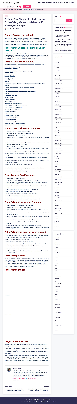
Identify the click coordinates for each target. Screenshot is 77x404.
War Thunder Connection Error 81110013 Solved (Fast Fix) (62, 36)
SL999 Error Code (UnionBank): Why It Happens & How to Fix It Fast (63, 45)
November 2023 (58, 145)
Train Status (57, 317)
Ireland (56, 263)
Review (56, 296)
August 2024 (58, 122)
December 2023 (58, 143)
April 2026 (57, 70)
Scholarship (57, 304)
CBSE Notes (57, 252)
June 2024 (57, 127)
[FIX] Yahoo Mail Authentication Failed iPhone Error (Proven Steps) (63, 49)
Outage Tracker (58, 283)
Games (56, 257)
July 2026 (57, 62)
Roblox (56, 299)
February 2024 (58, 138)
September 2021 (58, 213)
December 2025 (58, 80)
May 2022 (57, 192)
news (7, 9)
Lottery (56, 273)
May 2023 (57, 161)
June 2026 (57, 65)
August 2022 (58, 184)
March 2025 (57, 104)
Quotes (56, 291)
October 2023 (58, 148)
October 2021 (58, 210)
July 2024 (57, 125)
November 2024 (58, 114)
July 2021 (57, 218)
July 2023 (57, 156)
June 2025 (57, 96)
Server (56, 309)
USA (56, 328)
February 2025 (58, 106)
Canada (56, 247)
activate (56, 237)
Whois (56, 330)
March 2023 (57, 166)
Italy (56, 265)
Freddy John (17, 368)
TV (55, 320)
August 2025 (58, 91)
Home (4, 9)
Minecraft (57, 278)
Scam (56, 302)
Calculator (57, 244)
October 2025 (58, 86)
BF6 (55, 242)
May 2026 (57, 67)
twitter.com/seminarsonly (19, 378)
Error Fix (57, 255)
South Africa (57, 315)
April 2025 (57, 101)
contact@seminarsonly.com (19, 377)
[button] (27, 6)
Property (57, 289)
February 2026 (58, 75)
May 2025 (57, 99)
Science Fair (57, 307)
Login (56, 270)
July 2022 (57, 187)
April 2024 (57, 132)
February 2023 (58, 169)
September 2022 (58, 182)
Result (56, 294)
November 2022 (58, 177)
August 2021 (57, 216)
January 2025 (58, 109)
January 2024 (58, 140)
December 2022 (58, 174)
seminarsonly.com (31, 378)
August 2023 (58, 153)
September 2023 (58, 151)
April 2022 (57, 195)
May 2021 (57, 223)
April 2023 (57, 164)
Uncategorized (58, 325)
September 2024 (58, 119)
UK (55, 322)
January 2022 (58, 203)
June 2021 (57, 221)
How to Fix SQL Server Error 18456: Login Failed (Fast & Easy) (63, 40)
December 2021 (58, 205)
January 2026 (58, 78)
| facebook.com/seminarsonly (34, 377)
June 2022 (57, 190)
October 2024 (58, 117)
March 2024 (57, 135)
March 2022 (57, 197)
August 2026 (58, 60)
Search (57, 16)
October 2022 (58, 179)
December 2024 (58, 112)
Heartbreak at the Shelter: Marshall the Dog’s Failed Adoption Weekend (63, 31)
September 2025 (58, 88)
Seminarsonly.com (11, 3)
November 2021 (58, 208)
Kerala (56, 268)
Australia (57, 239)
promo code (57, 286)
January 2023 (58, 171)
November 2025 (58, 83)
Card (56, 250)
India (56, 260)
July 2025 (57, 93)
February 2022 (58, 200)
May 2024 (57, 130)
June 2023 (57, 158)
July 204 (56, 226)
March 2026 (57, 73)
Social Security (58, 312)
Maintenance (58, 276)
